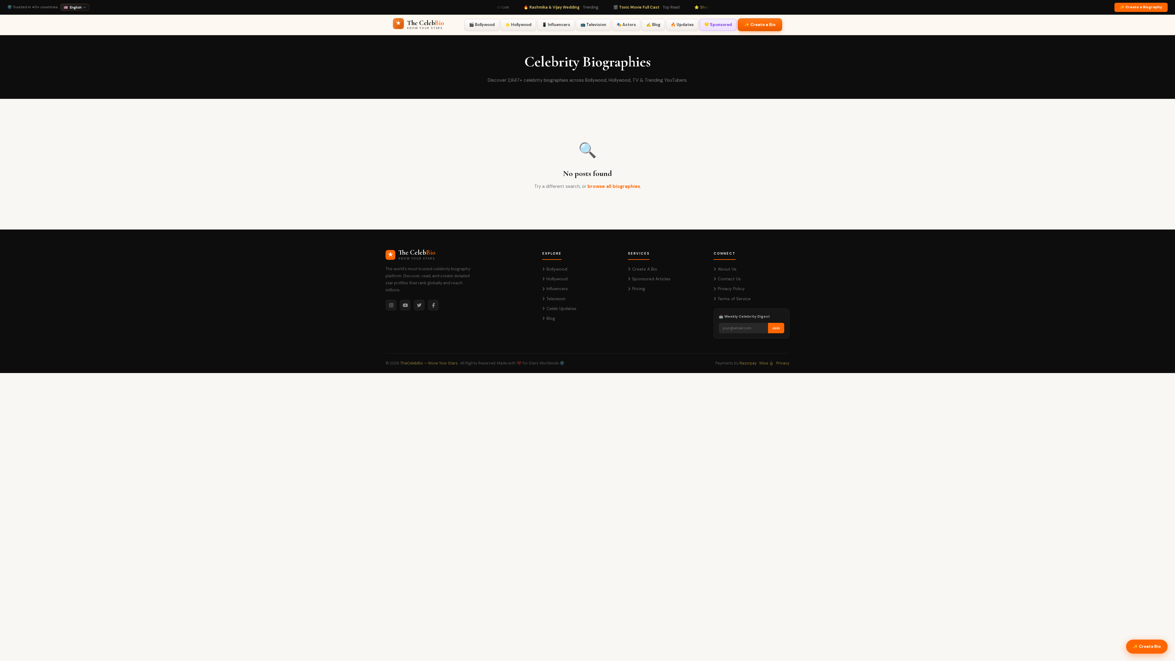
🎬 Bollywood (482, 24)
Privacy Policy (731, 288)
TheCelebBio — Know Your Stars (429, 363)
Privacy (782, 363)
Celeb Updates (561, 308)
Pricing (638, 288)
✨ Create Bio (1147, 646)
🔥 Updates (682, 24)
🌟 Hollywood (518, 24)
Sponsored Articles (651, 279)
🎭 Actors (626, 24)
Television (555, 298)
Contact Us (729, 279)
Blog (550, 318)
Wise (763, 363)
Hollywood (557, 279)
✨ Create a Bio (760, 24)
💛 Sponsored (718, 24)
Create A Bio (644, 269)
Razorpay (748, 363)
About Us (727, 269)
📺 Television (593, 24)
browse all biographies (614, 186)
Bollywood (556, 269)
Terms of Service (734, 298)
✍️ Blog (653, 24)
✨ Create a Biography (1141, 7)
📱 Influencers (556, 24)
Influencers (557, 288)
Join (776, 328)
